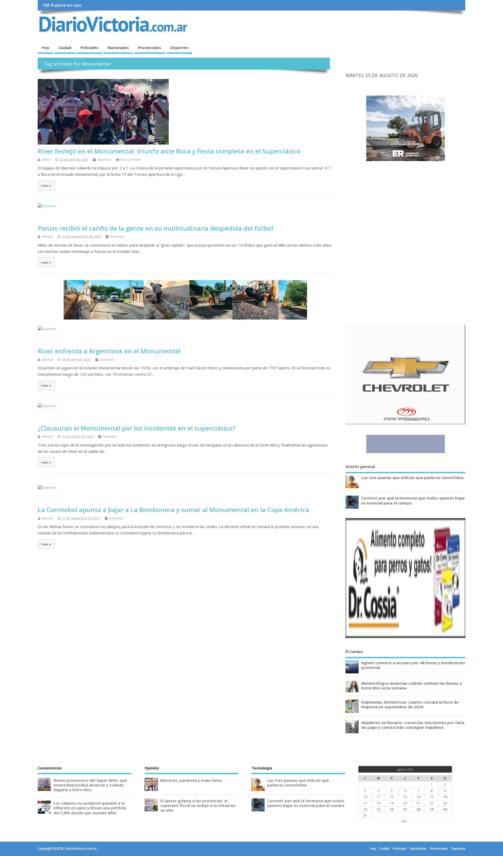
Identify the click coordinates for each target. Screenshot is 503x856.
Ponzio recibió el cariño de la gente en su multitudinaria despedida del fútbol (155, 228)
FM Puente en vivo (62, 5)
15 (432, 797)
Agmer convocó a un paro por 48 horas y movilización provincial (413, 665)
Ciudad (64, 47)
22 (432, 803)
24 (365, 809)
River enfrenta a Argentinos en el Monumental (109, 351)
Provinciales (149, 47)
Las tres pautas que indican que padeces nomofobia (412, 477)
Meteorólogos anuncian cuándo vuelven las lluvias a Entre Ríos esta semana (411, 685)
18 (378, 803)
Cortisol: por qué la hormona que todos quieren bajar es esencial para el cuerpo (413, 500)
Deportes (179, 47)
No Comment (130, 159)
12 (391, 797)
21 (418, 803)
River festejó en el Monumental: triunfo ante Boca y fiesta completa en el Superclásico (169, 151)
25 (378, 809)
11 (378, 797)
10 (365, 797)
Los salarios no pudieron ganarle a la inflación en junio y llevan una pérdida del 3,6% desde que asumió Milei (89, 807)
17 (365, 803)
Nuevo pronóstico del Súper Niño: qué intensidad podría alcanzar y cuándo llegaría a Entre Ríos (90, 785)
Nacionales (118, 47)
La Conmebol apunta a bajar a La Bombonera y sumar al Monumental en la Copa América (173, 509)
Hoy (45, 47)
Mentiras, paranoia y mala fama (191, 780)
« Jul (404, 821)
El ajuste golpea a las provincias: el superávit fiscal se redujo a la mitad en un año (197, 805)
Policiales (89, 47)
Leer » (46, 185)
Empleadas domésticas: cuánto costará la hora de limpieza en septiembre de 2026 (409, 704)
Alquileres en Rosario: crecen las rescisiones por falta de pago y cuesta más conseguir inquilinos (412, 725)
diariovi (47, 236)
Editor (46, 159)
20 (405, 803)
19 (391, 803)
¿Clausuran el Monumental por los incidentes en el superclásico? (136, 428)
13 (405, 797)
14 (418, 797)
